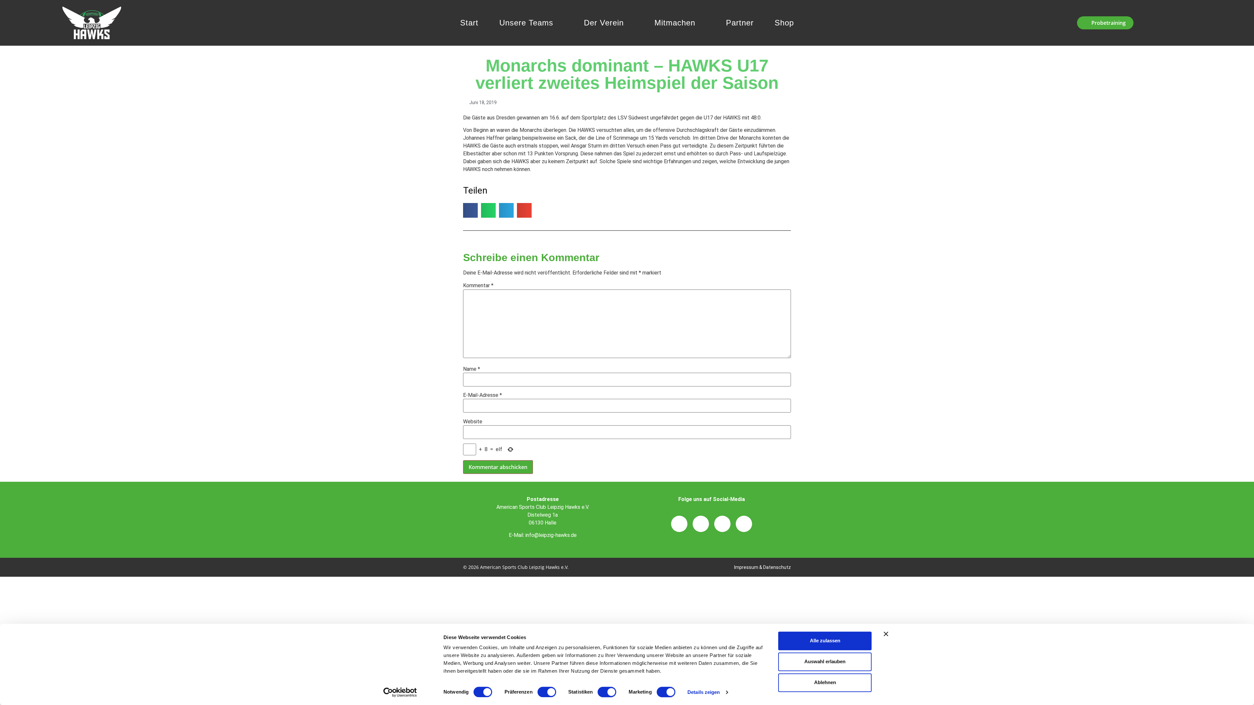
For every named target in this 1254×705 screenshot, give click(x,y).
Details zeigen (703, 692)
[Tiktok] (722, 524)
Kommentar (478, 285)
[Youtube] (744, 524)
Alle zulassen (825, 640)
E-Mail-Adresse (482, 395)
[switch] (547, 692)
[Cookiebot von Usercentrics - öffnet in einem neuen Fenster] (400, 692)
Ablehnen (825, 682)
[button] (470, 210)
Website (472, 421)
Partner (740, 22)
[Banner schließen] (886, 634)
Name (471, 369)
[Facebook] (701, 524)
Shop (784, 22)
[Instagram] (679, 524)
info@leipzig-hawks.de (551, 535)
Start (469, 22)
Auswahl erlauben (824, 661)
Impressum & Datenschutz (762, 567)
